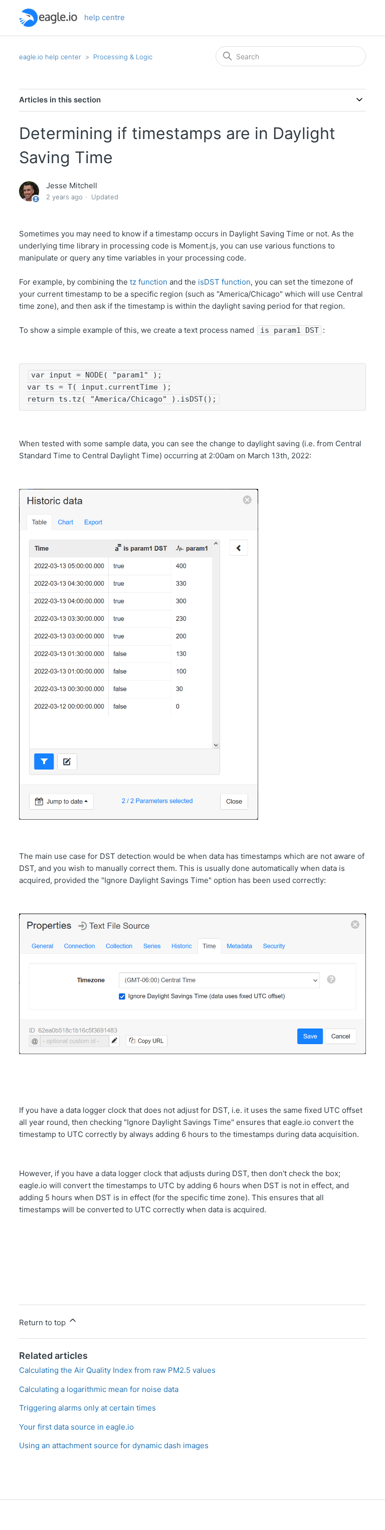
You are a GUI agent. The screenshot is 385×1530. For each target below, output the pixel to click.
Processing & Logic (122, 57)
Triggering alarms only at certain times (87, 1408)
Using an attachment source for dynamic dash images (114, 1445)
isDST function (224, 282)
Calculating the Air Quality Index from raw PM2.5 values (117, 1370)
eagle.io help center (50, 57)
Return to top (43, 1322)
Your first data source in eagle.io (76, 1427)
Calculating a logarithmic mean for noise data (98, 1389)
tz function (148, 282)
